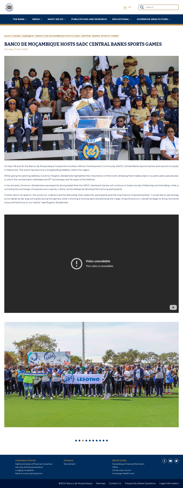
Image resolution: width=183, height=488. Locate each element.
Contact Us (115, 483)
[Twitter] (176, 461)
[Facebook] (164, 461)
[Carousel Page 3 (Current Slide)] (83, 440)
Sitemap (100, 483)
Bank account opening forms (28, 473)
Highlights (28, 35)
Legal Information (169, 483)
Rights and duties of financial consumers (33, 464)
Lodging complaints (24, 470)
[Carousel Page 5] (90, 440)
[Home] (9, 7)
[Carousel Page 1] (76, 440)
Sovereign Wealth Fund (123, 473)
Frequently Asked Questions (140, 483)
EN (125, 7)
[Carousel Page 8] (100, 440)
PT (129, 7)
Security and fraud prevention (29, 467)
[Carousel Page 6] (93, 440)
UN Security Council (121, 470)
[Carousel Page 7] (97, 440)
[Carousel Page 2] (79, 440)
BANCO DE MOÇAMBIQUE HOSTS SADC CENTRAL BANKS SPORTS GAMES (77, 35)
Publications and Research (89, 19)
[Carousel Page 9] (103, 440)
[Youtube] (170, 461)
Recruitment (69, 464)
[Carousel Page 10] (107, 440)
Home (8, 35)
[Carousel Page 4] (86, 440)
